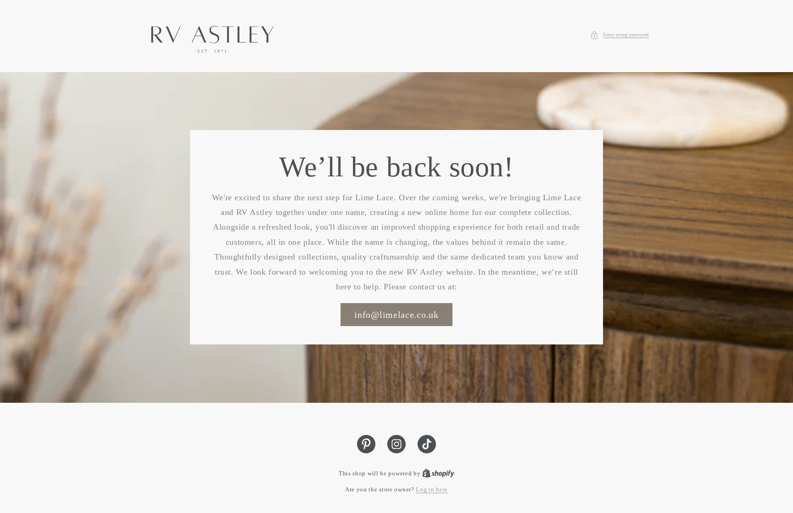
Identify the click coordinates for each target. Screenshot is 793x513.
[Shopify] (438, 473)
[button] (619, 35)
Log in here (432, 489)
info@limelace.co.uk (396, 315)
